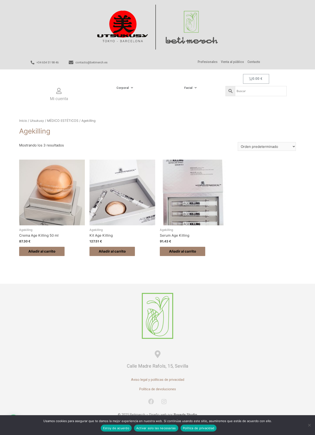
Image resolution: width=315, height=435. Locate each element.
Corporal (122, 87)
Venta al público (232, 62)
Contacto (253, 62)
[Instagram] (164, 401)
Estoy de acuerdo (116, 428)
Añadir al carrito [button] (41, 251)
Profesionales (207, 62)
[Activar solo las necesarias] (309, 425)
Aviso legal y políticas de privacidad (157, 380)
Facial (188, 87)
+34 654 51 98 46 (47, 62)
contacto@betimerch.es (91, 62)
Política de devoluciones (157, 389)
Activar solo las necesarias (156, 428)
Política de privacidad (198, 428)
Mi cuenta (59, 98)
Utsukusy (37, 120)
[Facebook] (151, 401)
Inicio (23, 120)
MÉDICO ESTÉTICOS (62, 120)
